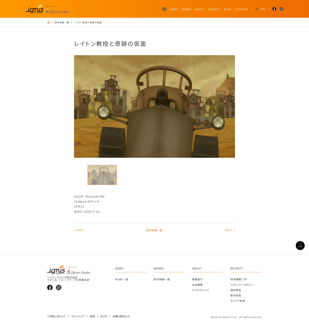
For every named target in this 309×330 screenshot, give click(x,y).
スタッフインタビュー (242, 284)
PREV (80, 230)
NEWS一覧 (121, 279)
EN (263, 9)
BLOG (227, 9)
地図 (92, 316)
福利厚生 (235, 290)
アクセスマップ (200, 290)
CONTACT (241, 9)
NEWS (174, 9)
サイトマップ (77, 316)
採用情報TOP (238, 279)
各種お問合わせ (121, 316)
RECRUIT (214, 9)
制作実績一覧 (62, 22)
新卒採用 (235, 295)
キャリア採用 (237, 301)
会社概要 (197, 284)
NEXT (228, 230)
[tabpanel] (154, 106)
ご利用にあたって (56, 316)
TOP (300, 246)
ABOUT (200, 9)
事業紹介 (197, 279)
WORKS (187, 9)
